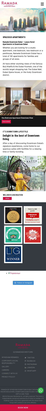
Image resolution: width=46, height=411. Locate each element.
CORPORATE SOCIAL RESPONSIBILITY (10, 362)
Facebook (31, 361)
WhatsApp (31, 371)
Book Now (23, 408)
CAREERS (5, 370)
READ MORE (6, 121)
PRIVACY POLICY (8, 377)
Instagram (32, 364)
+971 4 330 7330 (22, 394)
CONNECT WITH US (9, 373)
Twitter (30, 358)
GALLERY (5, 367)
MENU (7, 198)
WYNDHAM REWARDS (10, 357)
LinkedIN (31, 367)
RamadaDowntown (24, 352)
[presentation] (3, 99)
